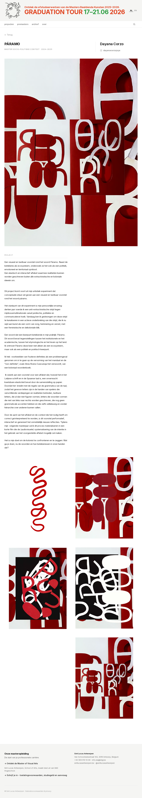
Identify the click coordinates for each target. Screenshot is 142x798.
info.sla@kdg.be (99, 760)
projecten (9, 24)
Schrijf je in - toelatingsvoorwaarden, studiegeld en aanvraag (37, 775)
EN (135, 10)
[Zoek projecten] (134, 24)
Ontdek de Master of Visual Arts (22, 763)
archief (35, 24)
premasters (22, 24)
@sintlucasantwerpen (105, 763)
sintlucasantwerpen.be (84, 763)
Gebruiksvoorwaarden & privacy (38, 791)
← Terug (8, 35)
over (44, 24)
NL (131, 10)
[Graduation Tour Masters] (12, 10)
